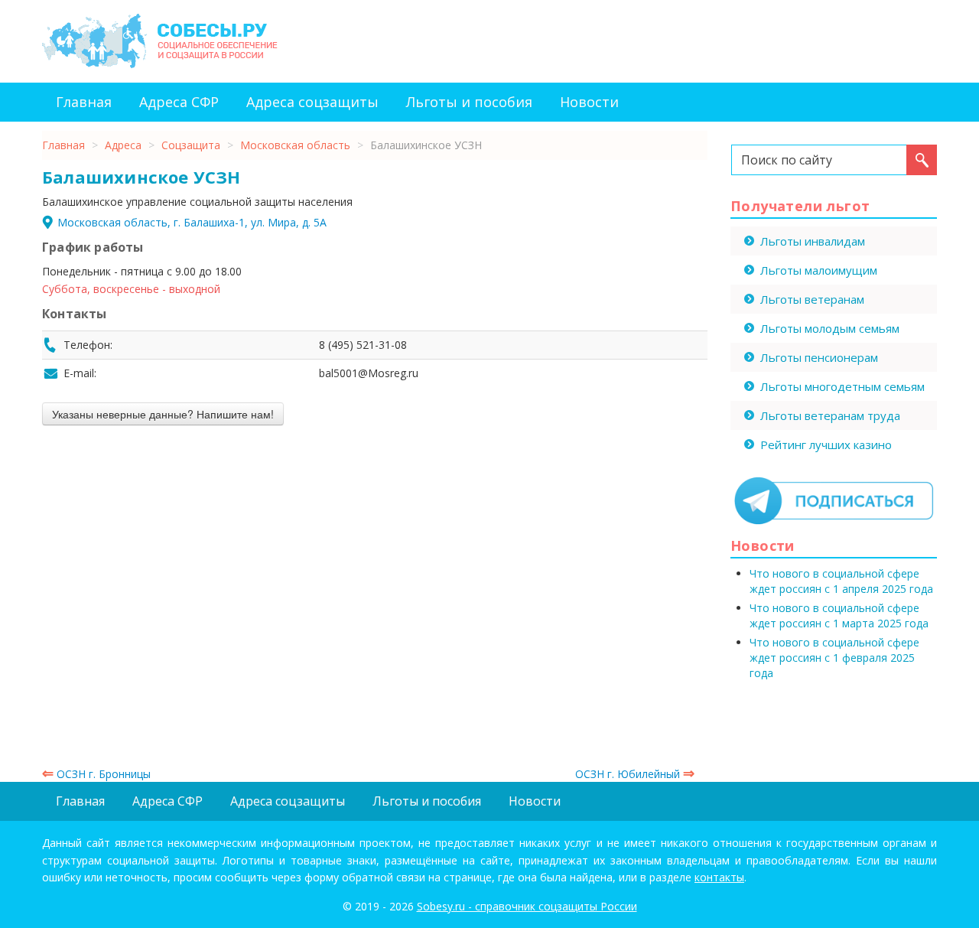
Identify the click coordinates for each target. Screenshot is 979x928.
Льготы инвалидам (812, 241)
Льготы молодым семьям (829, 328)
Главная (84, 101)
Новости (589, 101)
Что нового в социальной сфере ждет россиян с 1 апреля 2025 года (841, 581)
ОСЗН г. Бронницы (96, 774)
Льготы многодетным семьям (842, 386)
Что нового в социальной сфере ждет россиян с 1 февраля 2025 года (834, 657)
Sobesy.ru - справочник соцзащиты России (527, 906)
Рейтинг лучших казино (826, 444)
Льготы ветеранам (812, 299)
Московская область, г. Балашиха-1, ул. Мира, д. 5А (192, 222)
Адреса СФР (179, 101)
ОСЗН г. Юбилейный (634, 774)
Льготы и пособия (469, 101)
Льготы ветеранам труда (830, 415)
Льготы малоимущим (818, 270)
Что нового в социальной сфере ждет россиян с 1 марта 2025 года (839, 615)
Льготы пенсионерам (819, 357)
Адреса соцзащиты (312, 101)
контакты (719, 877)
